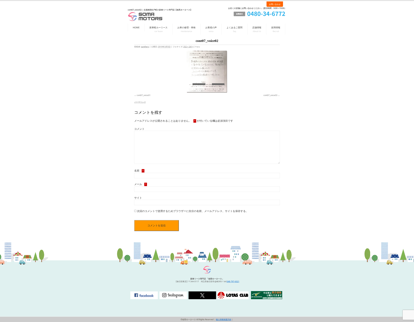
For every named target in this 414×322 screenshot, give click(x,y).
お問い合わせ (275, 4)
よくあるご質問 (234, 27)
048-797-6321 (233, 281)
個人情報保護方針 (223, 319)
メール (140, 184)
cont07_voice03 (270, 95)
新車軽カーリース (158, 27)
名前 (139, 170)
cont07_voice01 (144, 95)
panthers (145, 46)
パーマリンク (140, 102)
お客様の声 (211, 27)
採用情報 (275, 27)
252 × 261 (187, 46)
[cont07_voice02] (207, 72)
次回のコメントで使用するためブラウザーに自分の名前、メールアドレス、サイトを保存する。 (192, 211)
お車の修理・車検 (186, 27)
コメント (139, 129)
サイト (138, 198)
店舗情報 (256, 27)
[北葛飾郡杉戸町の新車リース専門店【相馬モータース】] (207, 273)
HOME (136, 27)
